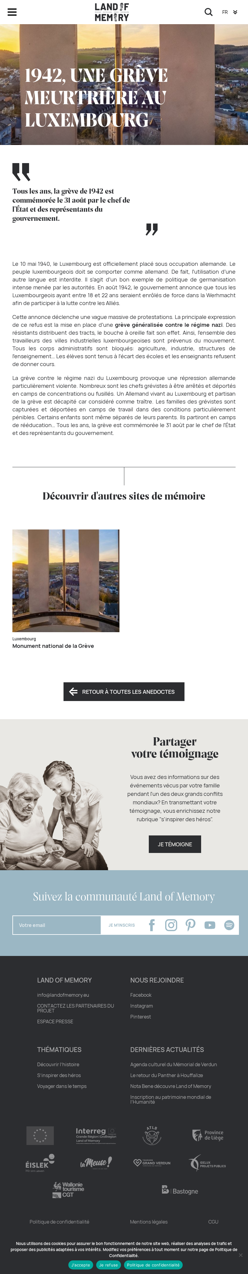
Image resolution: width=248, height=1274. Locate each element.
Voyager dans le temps (61, 1086)
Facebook (141, 994)
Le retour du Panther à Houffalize (166, 1075)
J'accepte (80, 1265)
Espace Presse (55, 1021)
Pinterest (140, 1016)
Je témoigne (175, 844)
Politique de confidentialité (59, 1221)
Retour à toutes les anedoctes (128, 691)
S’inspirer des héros (59, 1075)
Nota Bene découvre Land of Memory (170, 1086)
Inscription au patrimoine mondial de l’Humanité (170, 1099)
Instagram (141, 1005)
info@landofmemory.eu (63, 994)
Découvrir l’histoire (58, 1064)
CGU (213, 1221)
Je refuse (108, 1265)
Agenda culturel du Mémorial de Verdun (173, 1064)
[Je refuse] (240, 1255)
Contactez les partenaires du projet (75, 1008)
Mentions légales (149, 1221)
